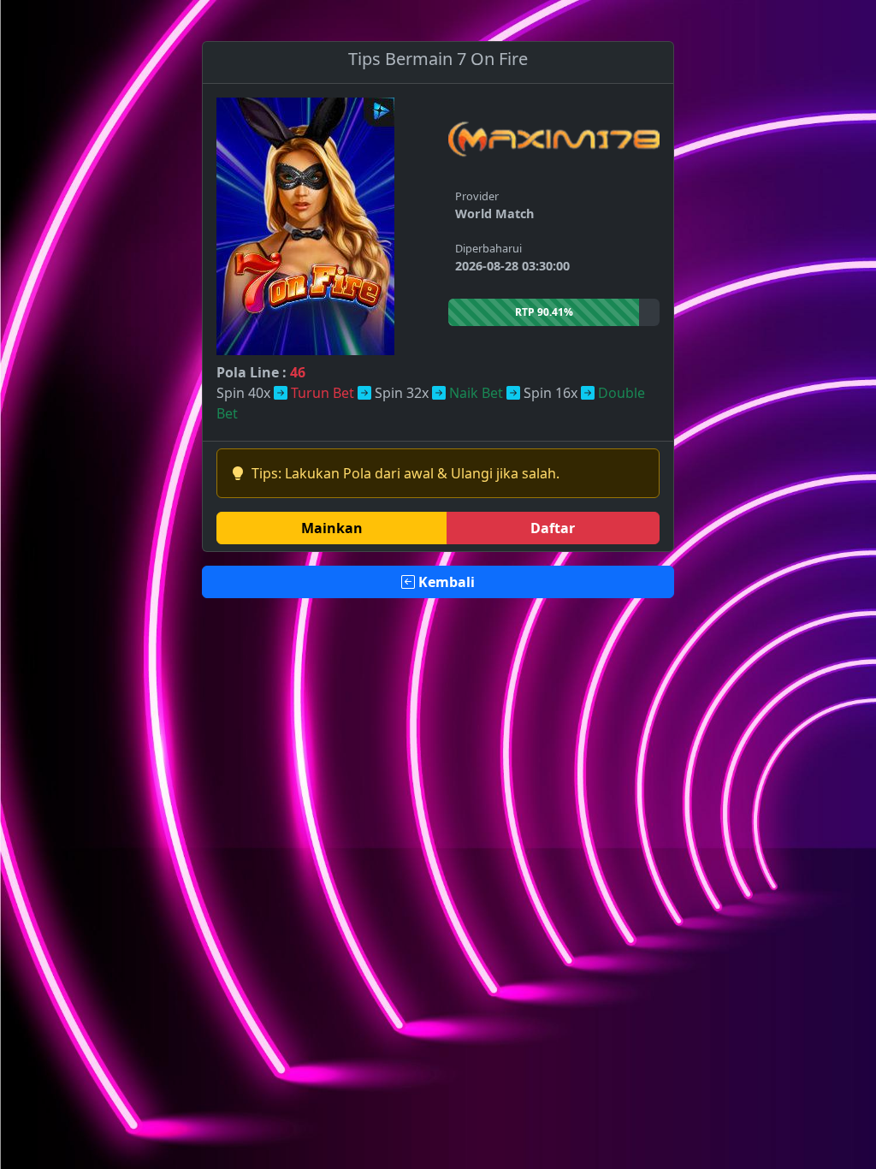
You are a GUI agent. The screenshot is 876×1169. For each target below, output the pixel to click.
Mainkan (332, 528)
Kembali (445, 582)
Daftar (552, 528)
